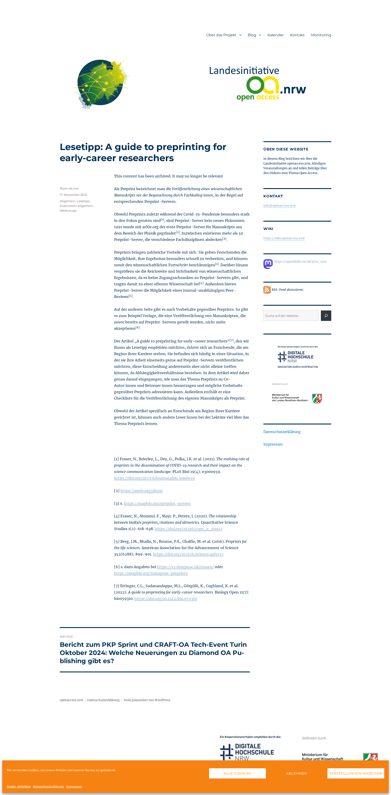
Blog (252, 35)
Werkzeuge (68, 210)
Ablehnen (296, 773)
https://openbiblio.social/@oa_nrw (300, 262)
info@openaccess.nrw (279, 206)
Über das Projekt (221, 35)
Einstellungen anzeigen (356, 773)
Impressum (74, 786)
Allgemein (67, 201)
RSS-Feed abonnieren (287, 290)
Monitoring (321, 35)
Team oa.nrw (69, 188)
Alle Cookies (237, 773)
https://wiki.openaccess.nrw (284, 238)
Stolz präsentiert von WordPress (147, 700)
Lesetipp (83, 201)
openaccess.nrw (71, 700)
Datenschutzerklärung (48, 786)
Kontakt (297, 35)
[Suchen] (326, 315)
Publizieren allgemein (76, 206)
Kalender (275, 35)
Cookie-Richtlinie (19, 786)
